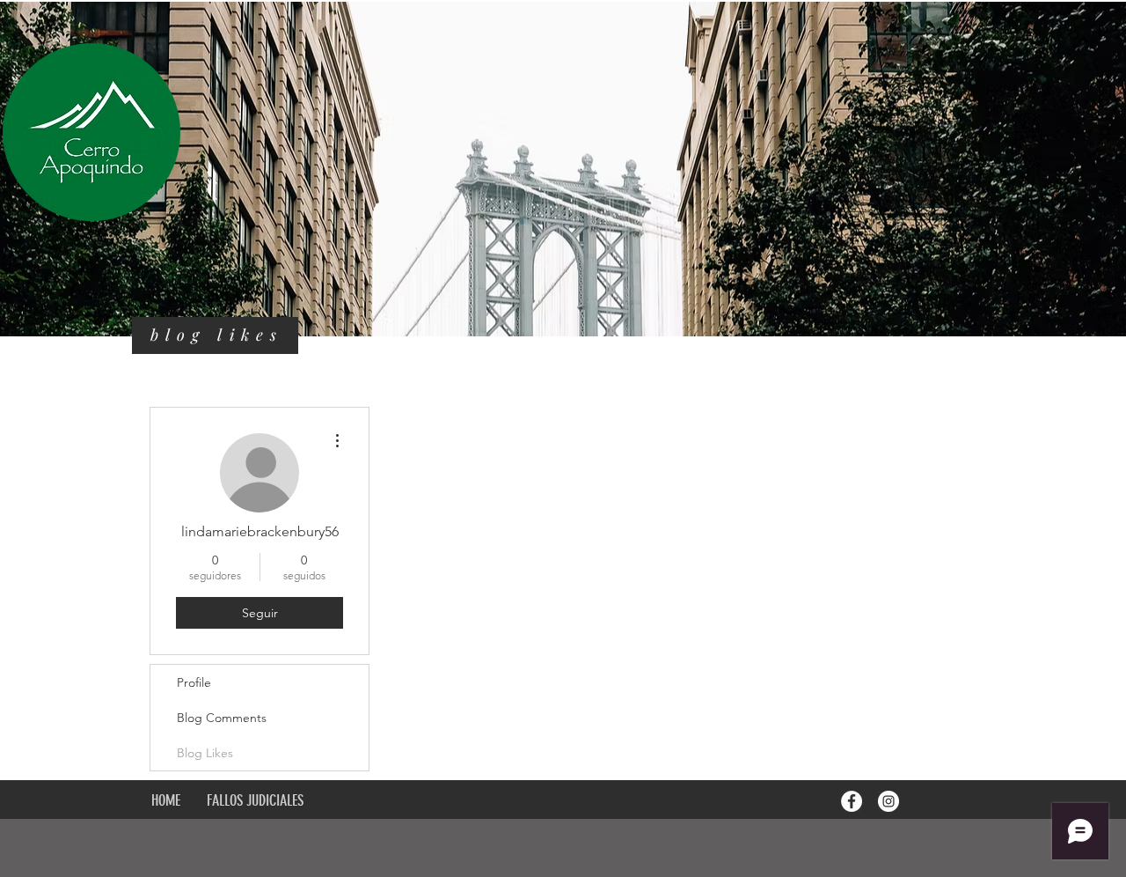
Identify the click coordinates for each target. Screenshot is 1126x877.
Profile (194, 682)
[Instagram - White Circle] (888, 801)
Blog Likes (205, 753)
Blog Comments (222, 718)
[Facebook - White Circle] (851, 801)
